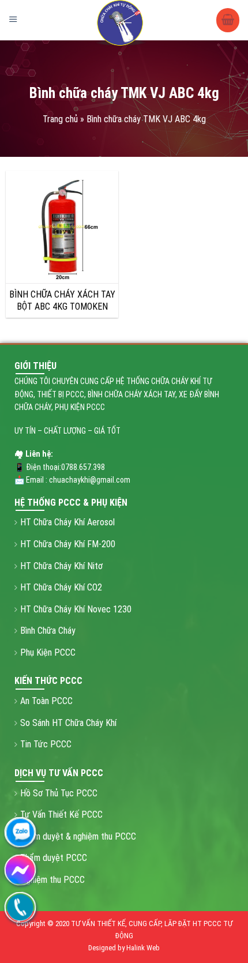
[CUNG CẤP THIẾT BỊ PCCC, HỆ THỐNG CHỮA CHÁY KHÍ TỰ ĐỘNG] (121, 23)
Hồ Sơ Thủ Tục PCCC (58, 793)
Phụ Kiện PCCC (48, 652)
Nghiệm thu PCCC (52, 879)
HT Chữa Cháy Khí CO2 (61, 587)
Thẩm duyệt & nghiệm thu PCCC (78, 836)
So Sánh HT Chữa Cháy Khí (68, 722)
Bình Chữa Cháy (48, 630)
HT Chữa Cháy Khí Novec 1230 (75, 609)
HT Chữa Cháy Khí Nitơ (61, 566)
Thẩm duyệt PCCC (53, 857)
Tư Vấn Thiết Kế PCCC (61, 814)
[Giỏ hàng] (227, 20)
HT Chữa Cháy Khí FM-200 (67, 544)
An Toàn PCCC (46, 700)
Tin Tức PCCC (46, 744)
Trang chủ (60, 119)
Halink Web (143, 947)
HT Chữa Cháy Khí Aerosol (67, 522)
